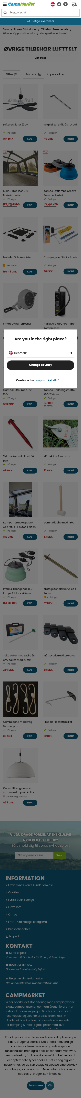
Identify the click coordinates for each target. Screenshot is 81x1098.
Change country (40, 365)
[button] (58, 4)
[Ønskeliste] (64, 4)
